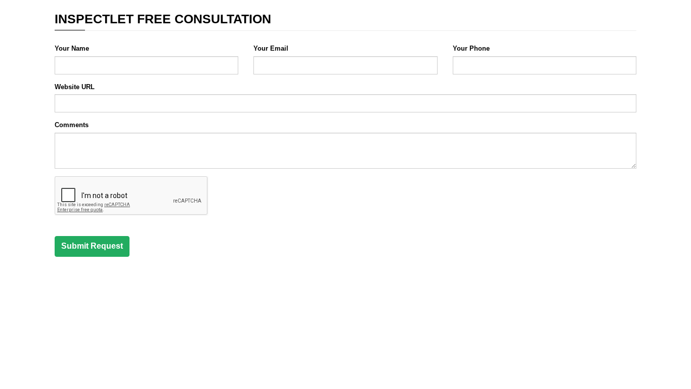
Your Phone (471, 48)
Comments (72, 125)
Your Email (270, 48)
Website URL (75, 87)
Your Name (72, 48)
